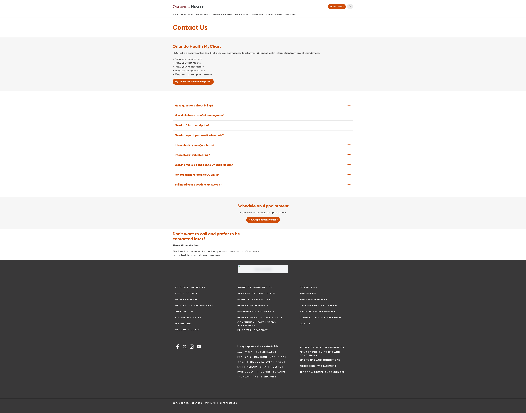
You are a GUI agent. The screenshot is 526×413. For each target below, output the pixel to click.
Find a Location (203, 14)
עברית (280, 361)
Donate (268, 14)
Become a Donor (188, 329)
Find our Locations (190, 287)
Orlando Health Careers (319, 305)
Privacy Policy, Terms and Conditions (320, 354)
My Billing (183, 323)
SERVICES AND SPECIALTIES (256, 293)
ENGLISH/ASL (265, 352)
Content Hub (257, 14)
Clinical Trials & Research (320, 317)
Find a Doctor (187, 14)
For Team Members (314, 299)
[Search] (350, 6)
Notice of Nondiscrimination (322, 347)
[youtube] (199, 347)
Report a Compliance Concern (323, 372)
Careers (278, 14)
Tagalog (243, 376)
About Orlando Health (255, 287)
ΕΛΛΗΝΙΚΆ (277, 357)
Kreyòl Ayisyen (261, 361)
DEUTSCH (260, 357)
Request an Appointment (194, 305)
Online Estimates (188, 317)
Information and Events (256, 311)
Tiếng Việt (268, 376)
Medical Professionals (318, 311)
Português (245, 371)
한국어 (264, 366)
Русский (263, 371)
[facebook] (177, 347)
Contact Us (290, 14)
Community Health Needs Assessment (256, 324)
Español (279, 371)
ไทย (255, 376)
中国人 (249, 352)
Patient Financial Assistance (259, 317)
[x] (184, 347)
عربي (239, 352)
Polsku (276, 366)
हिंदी (239, 366)
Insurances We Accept (254, 299)
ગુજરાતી (241, 361)
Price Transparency (252, 330)
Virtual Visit (185, 311)
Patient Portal (241, 14)
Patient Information (252, 305)
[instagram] (192, 347)
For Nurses (308, 293)
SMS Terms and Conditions (320, 360)
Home (175, 14)
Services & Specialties (222, 14)
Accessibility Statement (318, 366)
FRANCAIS (244, 357)
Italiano (250, 366)
